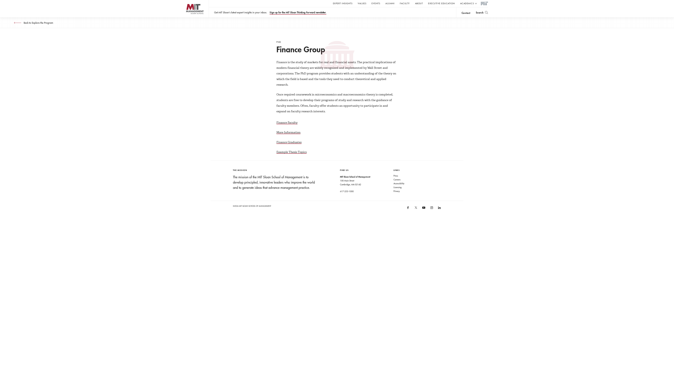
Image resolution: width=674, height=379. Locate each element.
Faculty (405, 3)
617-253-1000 (347, 191)
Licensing (398, 187)
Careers (397, 179)
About (419, 3)
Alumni (390, 3)
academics (467, 3)
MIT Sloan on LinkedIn (439, 209)
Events (376, 3)
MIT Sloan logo (188, 17)
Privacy (397, 191)
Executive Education (441, 3)
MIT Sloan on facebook (408, 209)
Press (396, 175)
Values (362, 3)
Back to (38, 22)
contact (466, 13)
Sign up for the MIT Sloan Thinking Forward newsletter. (298, 12)
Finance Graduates (289, 142)
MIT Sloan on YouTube (423, 209)
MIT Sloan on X (415, 208)
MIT (484, 3)
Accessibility (399, 183)
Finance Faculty (287, 122)
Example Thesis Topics (291, 152)
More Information (288, 132)
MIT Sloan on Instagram (431, 209)
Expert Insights (343, 3)
